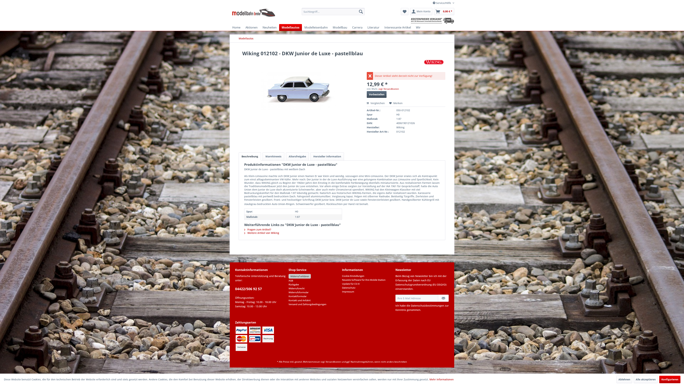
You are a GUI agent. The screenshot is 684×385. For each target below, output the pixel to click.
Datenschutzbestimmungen (427, 305)
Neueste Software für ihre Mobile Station (363, 279)
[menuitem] (333, 11)
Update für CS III (351, 283)
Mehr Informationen (441, 379)
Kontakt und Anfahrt (300, 300)
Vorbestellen (376, 94)
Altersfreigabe (297, 156)
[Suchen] (361, 11)
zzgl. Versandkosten (389, 88)
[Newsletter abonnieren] (443, 298)
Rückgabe (294, 284)
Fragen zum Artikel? (259, 229)
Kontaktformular (298, 296)
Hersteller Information (327, 156)
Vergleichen (377, 103)
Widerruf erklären (299, 276)
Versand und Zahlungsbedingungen (307, 304)
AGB (291, 280)
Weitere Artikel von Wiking (263, 233)
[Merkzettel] (404, 11)
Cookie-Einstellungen (353, 276)
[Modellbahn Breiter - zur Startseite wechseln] (254, 12)
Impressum (348, 291)
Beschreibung (250, 156)
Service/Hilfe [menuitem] (443, 3)
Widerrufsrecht (297, 288)
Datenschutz (348, 287)
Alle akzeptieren (646, 379)
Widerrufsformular (299, 292)
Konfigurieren (669, 379)
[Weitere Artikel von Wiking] (433, 62)
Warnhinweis (273, 156)
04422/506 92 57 (248, 289)
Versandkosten (333, 361)
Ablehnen (624, 379)
